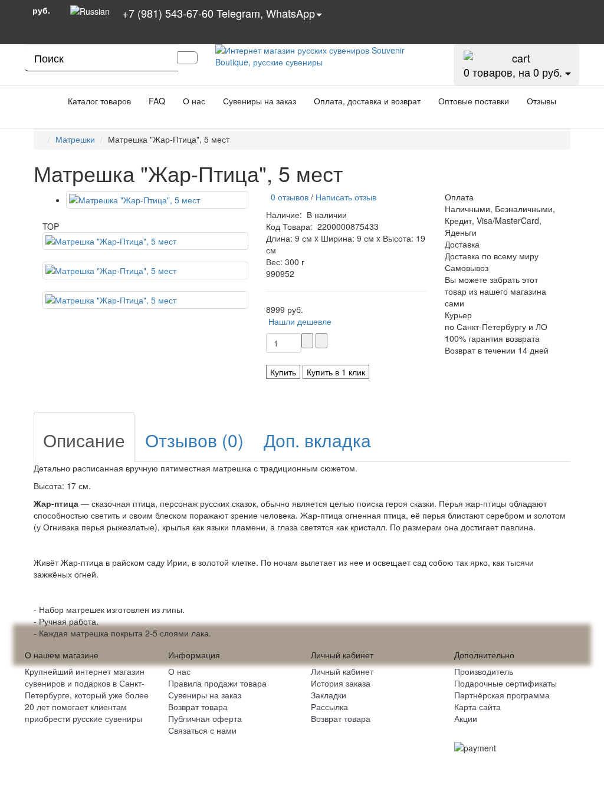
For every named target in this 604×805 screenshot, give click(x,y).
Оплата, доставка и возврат (367, 101)
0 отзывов (287, 197)
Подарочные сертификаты (505, 683)
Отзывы (541, 101)
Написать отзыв (346, 197)
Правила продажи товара (217, 683)
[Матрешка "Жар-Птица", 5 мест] (157, 200)
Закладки (328, 695)
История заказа (340, 683)
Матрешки (75, 139)
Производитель (483, 671)
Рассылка (329, 706)
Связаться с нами (202, 730)
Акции (465, 718)
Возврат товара (198, 706)
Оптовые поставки (473, 101)
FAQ (157, 101)
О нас (194, 101)
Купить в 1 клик (336, 372)
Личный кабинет (342, 671)
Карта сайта (477, 706)
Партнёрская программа (502, 695)
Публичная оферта (205, 718)
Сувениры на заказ (259, 101)
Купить (283, 372)
